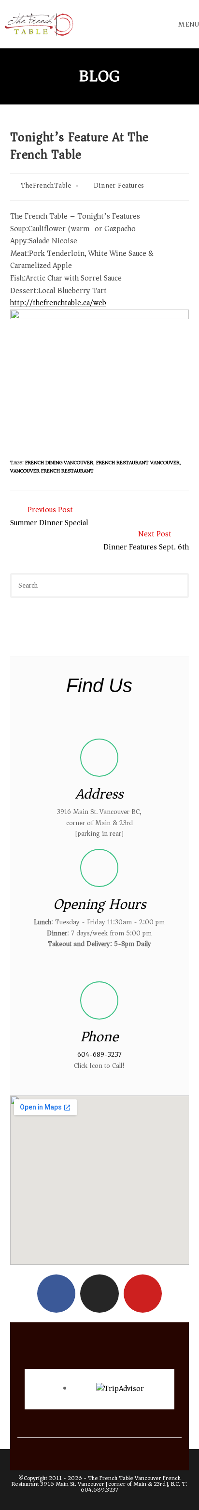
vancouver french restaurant (52, 470)
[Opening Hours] (99, 868)
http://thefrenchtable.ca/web (58, 303)
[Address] (99, 758)
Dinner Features (119, 185)
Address (99, 794)
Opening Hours (99, 904)
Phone (99, 1037)
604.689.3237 (99, 1490)
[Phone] (99, 1000)
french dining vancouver (59, 462)
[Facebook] (56, 1293)
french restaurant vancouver (138, 462)
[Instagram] (99, 1293)
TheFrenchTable (46, 185)
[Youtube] (143, 1293)
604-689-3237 (99, 1055)
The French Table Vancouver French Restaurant (96, 1481)
